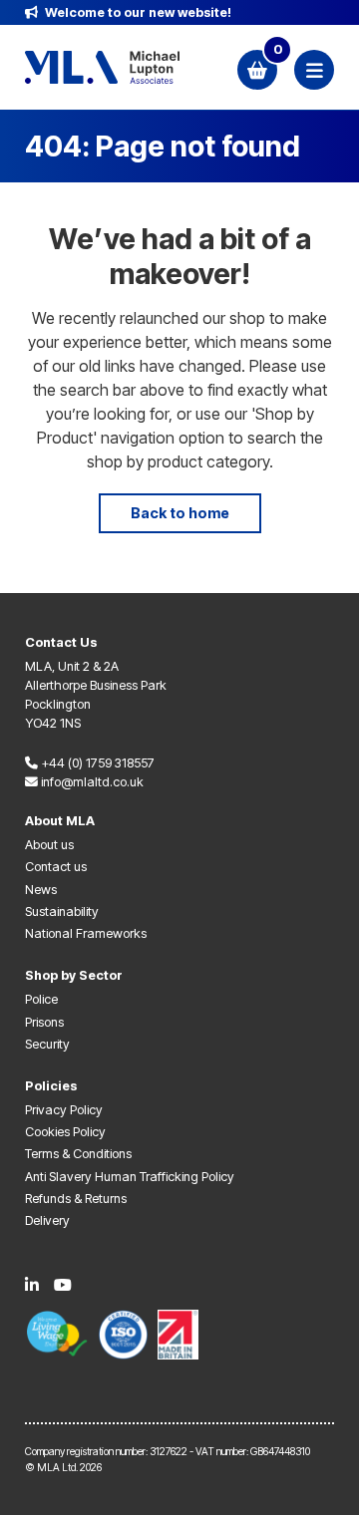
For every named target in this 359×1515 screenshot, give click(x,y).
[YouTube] (63, 1285)
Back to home (180, 512)
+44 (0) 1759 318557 (96, 763)
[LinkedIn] (32, 1285)
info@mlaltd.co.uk (91, 781)
